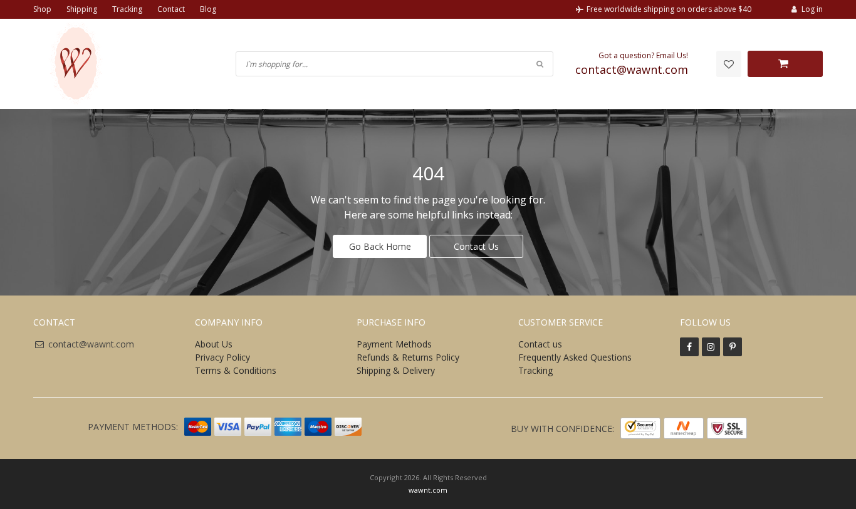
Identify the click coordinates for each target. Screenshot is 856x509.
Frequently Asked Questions (575, 357)
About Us (213, 344)
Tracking (127, 9)
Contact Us (476, 246)
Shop (42, 9)
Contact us (540, 344)
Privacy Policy (222, 357)
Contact (171, 9)
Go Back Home (380, 246)
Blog (208, 9)
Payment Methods (394, 344)
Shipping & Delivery (396, 370)
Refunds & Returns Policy (408, 357)
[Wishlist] (728, 64)
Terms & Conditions (235, 370)
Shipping (81, 9)
